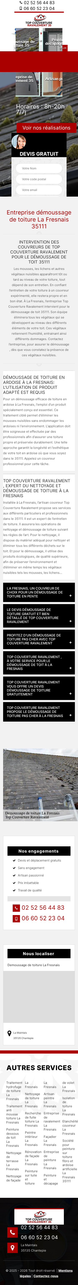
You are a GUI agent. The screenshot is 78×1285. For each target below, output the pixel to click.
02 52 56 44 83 (39, 2)
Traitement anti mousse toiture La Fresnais (12, 1114)
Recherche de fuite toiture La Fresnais (30, 1119)
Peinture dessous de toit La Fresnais (12, 1137)
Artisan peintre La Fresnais (49, 1100)
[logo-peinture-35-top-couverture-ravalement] (39, 1216)
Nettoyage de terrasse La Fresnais (12, 1161)
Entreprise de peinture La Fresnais (49, 1160)
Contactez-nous (45, 1276)
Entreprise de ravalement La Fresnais (49, 1121)
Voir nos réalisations (46, 128)
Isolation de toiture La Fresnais (68, 1106)
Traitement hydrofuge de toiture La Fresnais (12, 1091)
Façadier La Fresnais (49, 1141)
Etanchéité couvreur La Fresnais (68, 1127)
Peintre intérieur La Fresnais (30, 1139)
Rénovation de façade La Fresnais (30, 1158)
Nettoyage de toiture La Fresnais (30, 1100)
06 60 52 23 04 (38, 8)
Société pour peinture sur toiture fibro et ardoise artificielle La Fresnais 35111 (68, 1161)
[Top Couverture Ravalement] (39, 20)
